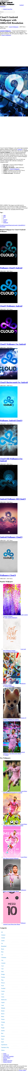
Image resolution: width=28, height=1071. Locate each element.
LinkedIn (20, 225)
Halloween (4, 999)
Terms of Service (7, 1062)
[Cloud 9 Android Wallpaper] (14, 91)
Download (2, 226)
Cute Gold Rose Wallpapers (11, 652)
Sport (2, 1041)
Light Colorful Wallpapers (10, 617)
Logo (2, 1005)
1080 (4, 215)
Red (2, 1033)
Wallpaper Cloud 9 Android (11, 268)
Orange (3, 1022)
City (2, 960)
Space (2, 1039)
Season (3, 1036)
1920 (4, 217)
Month (2, 1011)
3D (2, 932)
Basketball (3, 946)
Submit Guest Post (7, 9)
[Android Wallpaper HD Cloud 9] (9, 495)
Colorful (3, 963)
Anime (3, 940)
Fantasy (3, 977)
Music (2, 1016)
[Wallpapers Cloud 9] (9, 572)
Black (2, 949)
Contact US (6, 1055)
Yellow (3, 1050)
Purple (2, 1027)
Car (2, 954)
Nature (3, 1019)
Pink (2, 1025)
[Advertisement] (14, 51)
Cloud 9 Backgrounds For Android (14, 382)
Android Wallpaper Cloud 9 (11, 537)
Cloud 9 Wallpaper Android (11, 306)
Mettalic (3, 1008)
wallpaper (19, 149)
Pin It (23, 225)
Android (5, 219)
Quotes (3, 1030)
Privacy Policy (6, 1057)
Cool (2, 966)
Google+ (16, 225)
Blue (2, 952)
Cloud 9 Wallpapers (13, 26)
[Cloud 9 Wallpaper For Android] (9, 341)
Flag (2, 980)
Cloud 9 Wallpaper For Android (13, 344)
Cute (2, 968)
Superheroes (4, 1044)
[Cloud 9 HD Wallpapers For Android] (9, 455)
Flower (3, 982)
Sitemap (5, 1059)
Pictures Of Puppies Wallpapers (12, 720)
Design (3, 974)
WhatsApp (11, 225)
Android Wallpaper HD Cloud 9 (13, 499)
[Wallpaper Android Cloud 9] (9, 417)
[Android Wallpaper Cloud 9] (9, 533)
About (4, 1053)
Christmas (3, 957)
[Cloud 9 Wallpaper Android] (9, 302)
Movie (2, 1013)
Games (3, 991)
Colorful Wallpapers (9, 686)
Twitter (2, 225)
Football (6, 755)
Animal (3, 937)
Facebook (6, 225)
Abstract (3, 935)
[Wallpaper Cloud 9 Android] (9, 264)
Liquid (2, 1002)
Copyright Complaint (8, 1056)
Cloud (4, 221)
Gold (2, 994)
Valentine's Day (5, 1047)
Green (2, 997)
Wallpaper (5, 222)
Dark (2, 971)
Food (2, 985)
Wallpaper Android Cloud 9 (11, 420)
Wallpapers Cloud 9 (8, 575)
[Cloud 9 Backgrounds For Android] (9, 379)
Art (2, 943)
